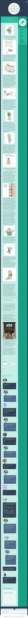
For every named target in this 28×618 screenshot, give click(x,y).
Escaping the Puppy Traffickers (9, 20)
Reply (14, 387)
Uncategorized (22, 36)
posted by (8, 386)
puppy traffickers (22, 42)
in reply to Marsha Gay (8, 456)
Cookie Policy (23, 613)
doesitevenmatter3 (6, 516)
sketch (21, 43)
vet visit (24, 43)
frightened (22, 40)
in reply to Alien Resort (8, 400)
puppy (21, 41)
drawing (21, 39)
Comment (12, 602)
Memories (21, 35)
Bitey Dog (8, 562)
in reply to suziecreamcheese (9, 481)
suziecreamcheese (6, 467)
